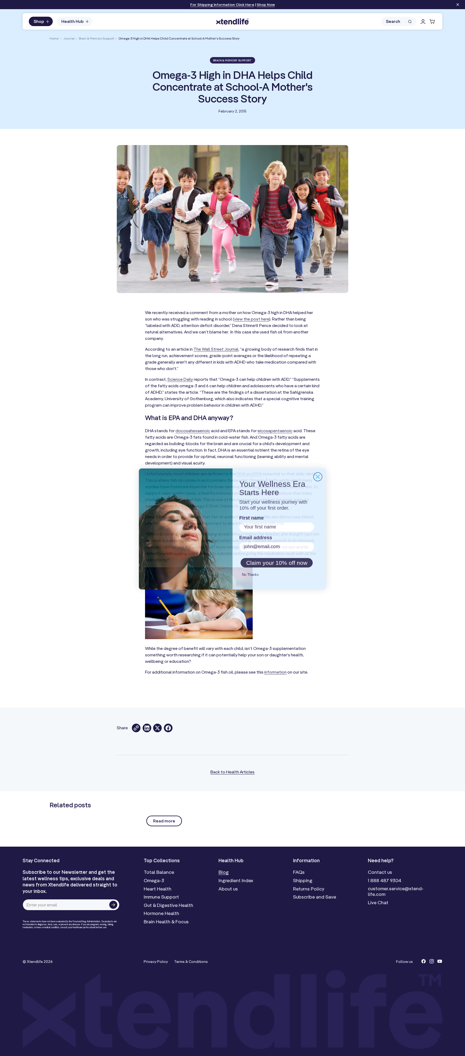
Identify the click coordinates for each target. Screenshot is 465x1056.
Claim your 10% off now (276, 562)
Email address (254, 537)
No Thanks (250, 574)
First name (250, 517)
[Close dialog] (317, 475)
